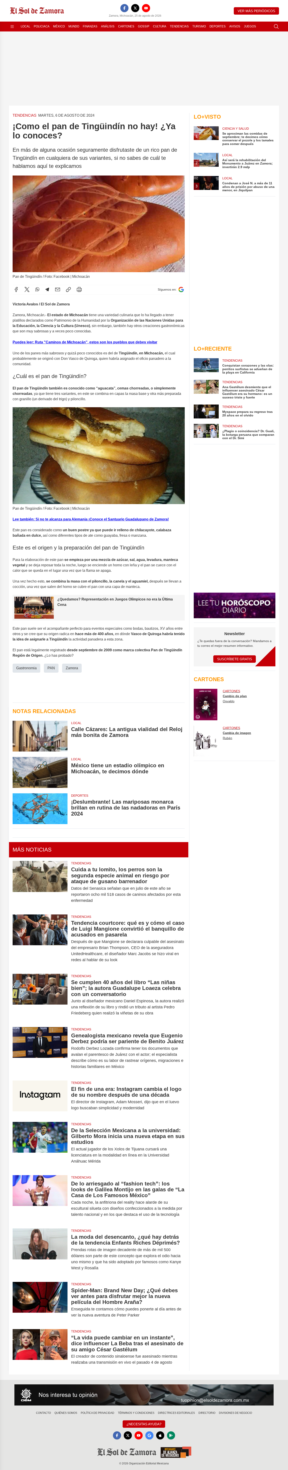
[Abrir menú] (12, 26)
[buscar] (276, 26)
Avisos (234, 26)
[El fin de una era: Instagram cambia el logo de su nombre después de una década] (40, 1098)
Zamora (72, 668)
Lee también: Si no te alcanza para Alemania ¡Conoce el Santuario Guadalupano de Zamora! (91, 519)
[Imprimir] (79, 289)
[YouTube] (146, 8)
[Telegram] (47, 289)
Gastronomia (26, 668)
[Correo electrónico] (57, 289)
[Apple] (160, 1435)
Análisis (108, 26)
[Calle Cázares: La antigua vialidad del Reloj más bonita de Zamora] (40, 736)
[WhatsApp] (37, 289)
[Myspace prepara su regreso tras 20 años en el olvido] (206, 411)
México (59, 26)
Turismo (199, 26)
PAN (51, 668)
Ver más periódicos (256, 11)
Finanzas (90, 26)
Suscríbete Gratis (234, 659)
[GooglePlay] (171, 1435)
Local (25, 26)
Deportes (217, 26)
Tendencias (179, 26)
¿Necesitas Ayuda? (143, 1424)
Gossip (143, 26)
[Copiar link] (68, 289)
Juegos (250, 26)
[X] (135, 8)
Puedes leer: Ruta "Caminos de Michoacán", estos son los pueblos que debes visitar (85, 342)
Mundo (73, 26)
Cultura (159, 26)
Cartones (126, 26)
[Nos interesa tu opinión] (144, 1395)
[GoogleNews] (149, 1435)
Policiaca (42, 26)
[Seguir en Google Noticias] (181, 289)
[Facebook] (124, 8)
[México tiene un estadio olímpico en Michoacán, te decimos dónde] (40, 772)
